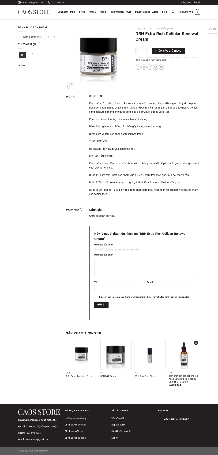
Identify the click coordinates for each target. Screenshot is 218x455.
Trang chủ (140, 28)
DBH (128, 12)
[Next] (199, 365)
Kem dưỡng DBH (164, 28)
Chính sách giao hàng (75, 424)
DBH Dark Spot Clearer (146, 376)
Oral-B (92, 12)
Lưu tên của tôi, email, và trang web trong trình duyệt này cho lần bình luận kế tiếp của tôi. (144, 297)
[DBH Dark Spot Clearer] (150, 354)
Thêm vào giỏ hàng (168, 50)
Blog (164, 12)
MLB (72, 12)
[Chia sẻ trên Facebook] (138, 67)
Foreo (82, 12)
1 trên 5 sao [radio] (95, 250)
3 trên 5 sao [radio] (109, 250)
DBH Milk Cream (108, 376)
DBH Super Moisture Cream (79, 376)
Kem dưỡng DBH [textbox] (35, 37)
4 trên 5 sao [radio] (119, 250)
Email (150, 282)
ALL (23, 55)
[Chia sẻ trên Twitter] (144, 67)
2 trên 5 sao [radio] (101, 250)
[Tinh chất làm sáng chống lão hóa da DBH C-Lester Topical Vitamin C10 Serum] (184, 354)
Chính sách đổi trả (74, 431)
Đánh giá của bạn (103, 244)
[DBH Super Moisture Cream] (81, 354)
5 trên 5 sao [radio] (133, 250)
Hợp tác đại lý (118, 424)
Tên (97, 282)
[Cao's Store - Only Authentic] (34, 12)
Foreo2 (22, 65)
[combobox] (37, 37)
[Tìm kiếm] (173, 12)
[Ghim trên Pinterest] (155, 67)
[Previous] (66, 365)
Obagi (103, 12)
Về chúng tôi (117, 418)
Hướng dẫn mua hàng (75, 418)
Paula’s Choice (142, 12)
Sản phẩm (63, 12)
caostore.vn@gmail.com (37, 439)
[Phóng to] (70, 86)
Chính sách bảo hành (75, 437)
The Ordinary (117, 12)
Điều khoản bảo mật (121, 431)
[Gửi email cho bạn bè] (149, 67)
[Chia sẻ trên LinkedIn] (161, 67)
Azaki (155, 12)
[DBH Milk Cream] (116, 354)
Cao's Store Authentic (176, 418)
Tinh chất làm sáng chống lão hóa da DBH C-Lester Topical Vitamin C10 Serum (183, 379)
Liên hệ (114, 437)
